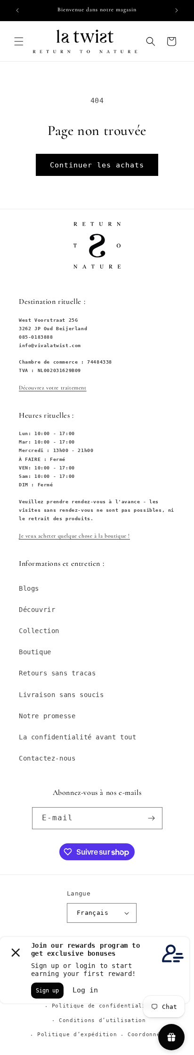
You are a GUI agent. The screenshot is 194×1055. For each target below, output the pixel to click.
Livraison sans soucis (61, 694)
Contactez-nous (47, 758)
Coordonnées (148, 1034)
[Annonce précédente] (17, 10)
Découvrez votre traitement (53, 387)
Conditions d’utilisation (102, 1020)
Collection (39, 631)
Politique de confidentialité (103, 1006)
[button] (18, 41)
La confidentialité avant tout (77, 737)
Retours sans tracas (57, 673)
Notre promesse (47, 716)
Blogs (29, 588)
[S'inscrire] (151, 818)
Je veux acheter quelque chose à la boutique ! (74, 535)
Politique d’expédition (77, 1034)
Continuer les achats (97, 165)
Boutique (35, 652)
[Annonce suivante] (176, 10)
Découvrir (37, 609)
